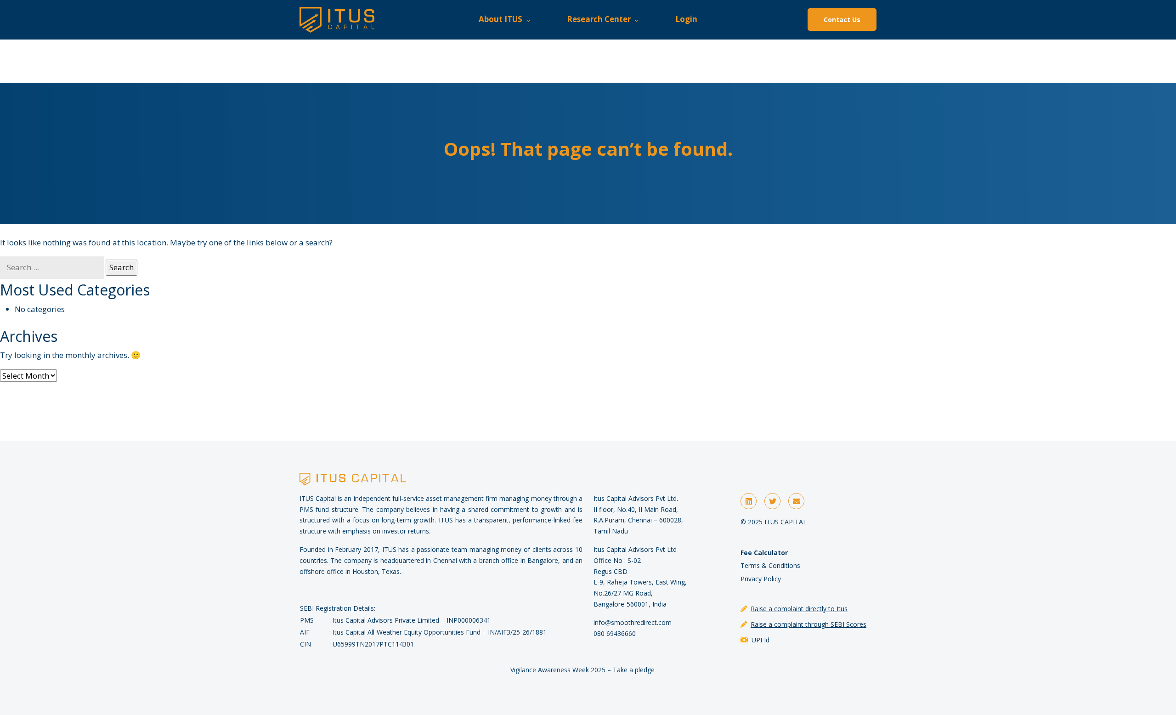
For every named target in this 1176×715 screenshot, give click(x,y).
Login (686, 19)
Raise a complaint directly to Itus (799, 608)
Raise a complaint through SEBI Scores (808, 624)
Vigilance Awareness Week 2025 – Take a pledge (582, 669)
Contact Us (842, 19)
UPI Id (760, 640)
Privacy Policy (761, 578)
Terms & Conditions (770, 565)
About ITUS (502, 19)
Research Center (600, 19)
